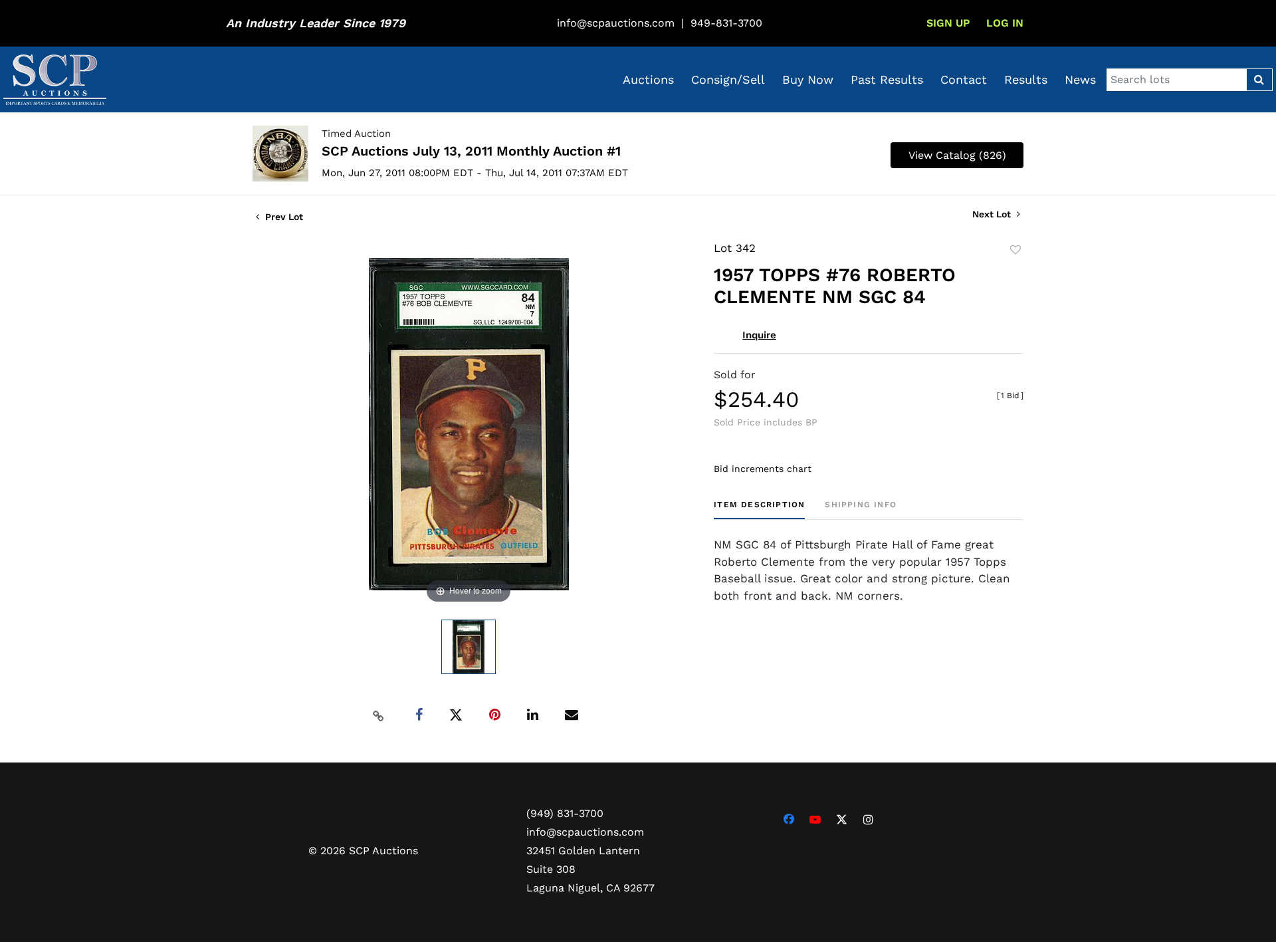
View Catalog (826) (957, 155)
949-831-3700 (726, 23)
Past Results (887, 79)
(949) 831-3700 (564, 813)
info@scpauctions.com (616, 23)
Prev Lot (283, 216)
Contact (963, 79)
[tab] (759, 509)
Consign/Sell (728, 79)
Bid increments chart (762, 468)
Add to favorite (1015, 250)
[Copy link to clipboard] (379, 715)
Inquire (759, 335)
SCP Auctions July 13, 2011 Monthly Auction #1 (471, 151)
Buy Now (807, 79)
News (1080, 79)
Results (1025, 79)
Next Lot (992, 214)
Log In (1004, 23)
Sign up (948, 23)
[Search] (1259, 79)
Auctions (648, 79)
